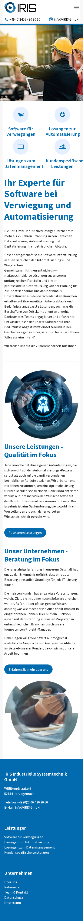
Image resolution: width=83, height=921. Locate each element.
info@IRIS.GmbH (27, 807)
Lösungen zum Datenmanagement (23, 163)
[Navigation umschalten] (76, 7)
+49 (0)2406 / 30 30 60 (32, 802)
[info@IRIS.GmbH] (63, 19)
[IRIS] (20, 7)
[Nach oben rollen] (74, 911)
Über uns (10, 882)
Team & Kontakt (16, 892)
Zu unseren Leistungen (25, 532)
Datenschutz (13, 897)
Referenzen (12, 887)
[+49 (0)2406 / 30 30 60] (22, 19)
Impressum (12, 902)
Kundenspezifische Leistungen (26, 852)
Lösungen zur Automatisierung (63, 131)
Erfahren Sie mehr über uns (28, 669)
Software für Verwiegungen (20, 131)
